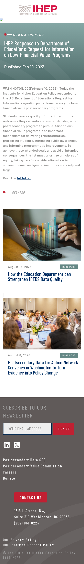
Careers (10, 471)
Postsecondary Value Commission (32, 465)
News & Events (27, 34)
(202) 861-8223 (26, 522)
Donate (9, 478)
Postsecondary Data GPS (24, 459)
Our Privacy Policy (20, 539)
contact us (31, 497)
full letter (24, 178)
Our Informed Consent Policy (28, 544)
